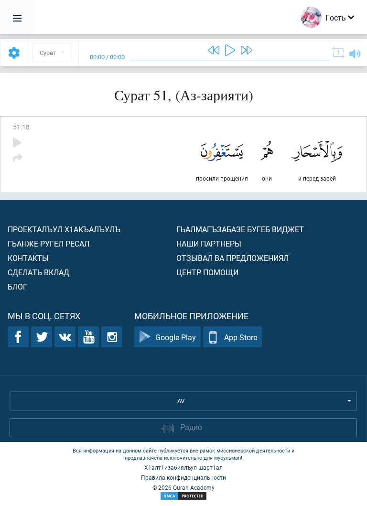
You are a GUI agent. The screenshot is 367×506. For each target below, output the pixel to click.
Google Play (175, 337)
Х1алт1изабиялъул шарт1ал (183, 467)
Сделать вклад (38, 272)
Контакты (28, 258)
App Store (240, 337)
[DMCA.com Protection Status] (183, 496)
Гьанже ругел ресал (48, 243)
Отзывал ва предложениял (232, 258)
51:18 (21, 126)
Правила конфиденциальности (183, 477)
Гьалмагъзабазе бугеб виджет (240, 229)
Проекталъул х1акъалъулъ (64, 229)
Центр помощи (207, 272)
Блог (17, 286)
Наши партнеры (208, 243)
